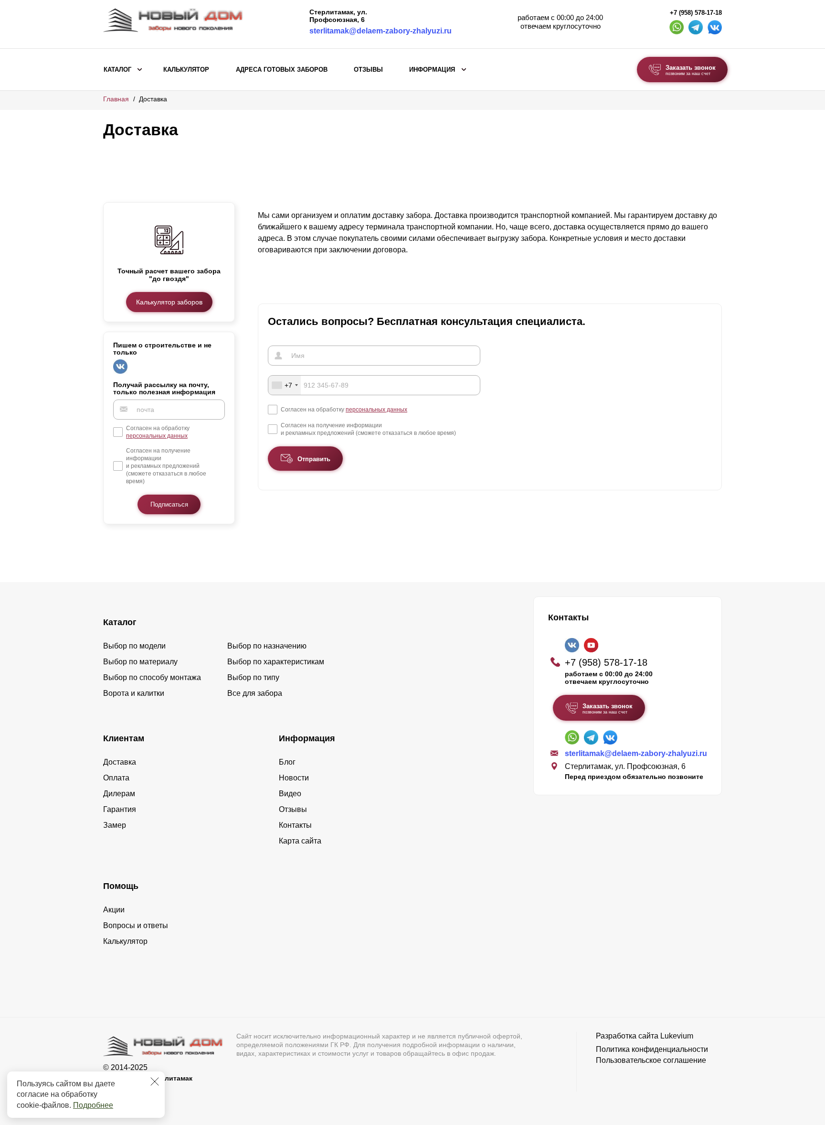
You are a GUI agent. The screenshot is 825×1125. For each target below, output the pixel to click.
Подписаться (169, 504)
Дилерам (119, 794)
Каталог (117, 69)
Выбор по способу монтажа (152, 677)
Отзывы (368, 69)
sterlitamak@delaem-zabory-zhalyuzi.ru (380, 31)
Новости (294, 778)
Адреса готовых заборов (282, 69)
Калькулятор (186, 69)
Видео (290, 794)
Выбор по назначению (267, 646)
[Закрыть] (154, 1081)
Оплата (116, 778)
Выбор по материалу (140, 662)
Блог (287, 762)
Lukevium (676, 1036)
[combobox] (284, 385)
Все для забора (254, 693)
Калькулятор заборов (169, 301)
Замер (114, 825)
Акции (114, 910)
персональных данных (157, 435)
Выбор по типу (253, 677)
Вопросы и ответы (135, 925)
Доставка (119, 762)
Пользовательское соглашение (651, 1060)
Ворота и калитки (133, 693)
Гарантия (119, 809)
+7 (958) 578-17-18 (696, 13)
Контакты (295, 825)
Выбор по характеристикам (275, 662)
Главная (116, 99)
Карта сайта (300, 841)
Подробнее (93, 1105)
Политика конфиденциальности (652, 1049)
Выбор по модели (134, 646)
